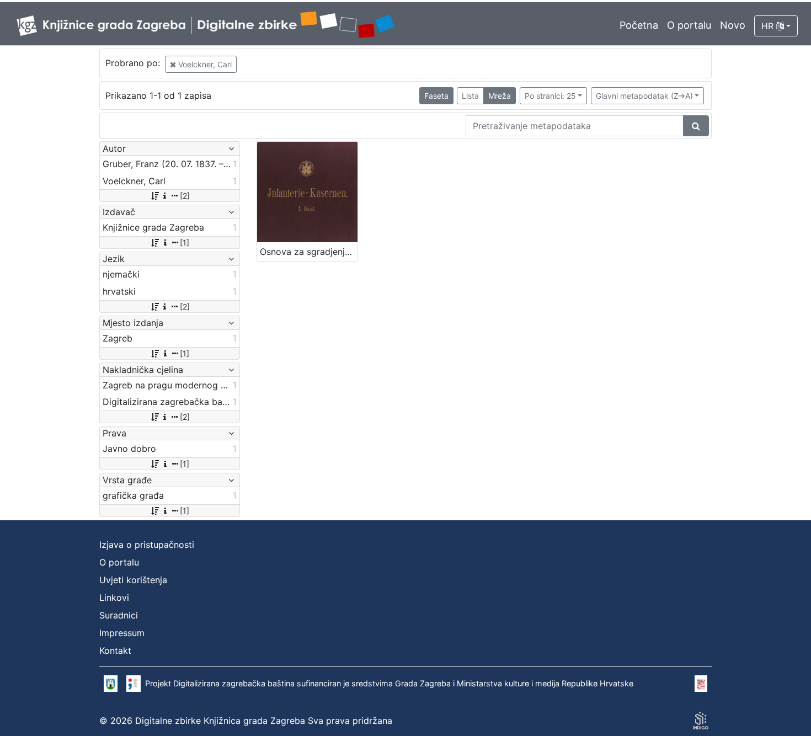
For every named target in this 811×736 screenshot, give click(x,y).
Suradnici (118, 615)
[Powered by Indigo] (701, 721)
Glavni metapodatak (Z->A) (644, 95)
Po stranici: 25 (550, 95)
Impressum (122, 632)
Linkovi (114, 597)
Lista (470, 95)
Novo (732, 25)
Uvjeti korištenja (133, 579)
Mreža (499, 95)
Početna (639, 25)
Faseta (436, 95)
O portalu (689, 25)
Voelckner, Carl (204, 64)
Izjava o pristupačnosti (146, 544)
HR (768, 25)
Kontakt (115, 650)
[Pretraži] (696, 125)
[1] (184, 242)
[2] (185, 195)
